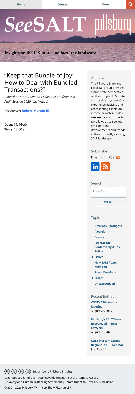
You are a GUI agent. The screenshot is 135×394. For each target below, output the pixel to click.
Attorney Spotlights (108, 226)
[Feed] (105, 166)
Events (99, 237)
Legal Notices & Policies (20, 378)
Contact (63, 4)
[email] (28, 371)
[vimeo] (7, 371)
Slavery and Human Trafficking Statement (34, 382)
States (99, 278)
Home (21, 4)
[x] (14, 371)
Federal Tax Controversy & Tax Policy (107, 247)
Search (109, 202)
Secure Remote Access (83, 378)
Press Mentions (105, 272)
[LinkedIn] (95, 166)
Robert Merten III (35, 110)
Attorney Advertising (51, 378)
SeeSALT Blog (45, 24)
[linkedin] (21, 371)
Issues (99, 257)
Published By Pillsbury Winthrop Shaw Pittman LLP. (113, 24)
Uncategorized (105, 284)
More (105, 4)
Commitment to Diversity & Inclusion (89, 382)
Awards (100, 231)
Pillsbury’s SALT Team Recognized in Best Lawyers (106, 323)
